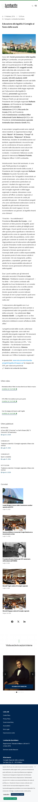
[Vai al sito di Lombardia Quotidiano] (9, 6)
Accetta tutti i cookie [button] (10, 799)
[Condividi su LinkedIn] (24, 621)
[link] (9, 389)
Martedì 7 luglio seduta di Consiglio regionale (15, 586)
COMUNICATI (5, 441)
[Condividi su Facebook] (12, 621)
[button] (5, 674)
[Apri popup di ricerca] (32, 6)
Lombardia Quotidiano (18, 19)
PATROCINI (4, 427)
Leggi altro (6, 794)
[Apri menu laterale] (35, 6)
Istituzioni (5, 465)
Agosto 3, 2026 (6, 434)
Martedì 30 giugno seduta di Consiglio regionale (16, 611)
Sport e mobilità (6, 457)
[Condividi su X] (18, 621)
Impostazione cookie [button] (9, 733)
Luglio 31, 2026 (6, 448)
